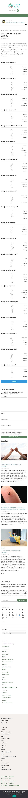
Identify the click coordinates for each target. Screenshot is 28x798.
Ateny (25, 281)
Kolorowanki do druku (7, 659)
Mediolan (25, 114)
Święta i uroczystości (7, 682)
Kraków (25, 69)
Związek (4, 700)
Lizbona (25, 310)
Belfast (25, 371)
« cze (3, 622)
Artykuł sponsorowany (8, 644)
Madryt (25, 85)
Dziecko (4, 651)
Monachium (24, 89)
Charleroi (25, 234)
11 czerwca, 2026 (5, 554)
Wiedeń (25, 245)
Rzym (25, 82)
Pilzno (25, 329)
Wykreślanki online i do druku (9, 687)
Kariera (4, 656)
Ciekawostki (5, 649)
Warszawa (24, 67)
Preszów (25, 342)
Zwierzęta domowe (7, 703)
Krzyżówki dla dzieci (7, 662)
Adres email (4, 419)
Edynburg (24, 130)
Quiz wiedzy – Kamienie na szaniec (10, 785)
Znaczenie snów (6, 697)
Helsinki (25, 186)
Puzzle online (5, 674)
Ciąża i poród (5, 646)
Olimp (25, 279)
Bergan (25, 261)
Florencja (25, 121)
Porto (25, 306)
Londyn (25, 137)
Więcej (2, 573)
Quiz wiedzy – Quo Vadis (7, 783)
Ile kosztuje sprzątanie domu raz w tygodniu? (16, 22)
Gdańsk (25, 71)
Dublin (25, 132)
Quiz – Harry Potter (6, 779)
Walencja (24, 168)
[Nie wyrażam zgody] (26, 794)
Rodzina (4, 680)
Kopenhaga (24, 182)
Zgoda (14, 796)
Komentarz (4, 396)
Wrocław (25, 74)
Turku (25, 353)
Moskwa (25, 146)
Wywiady (4, 690)
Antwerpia (24, 229)
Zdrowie (4, 692)
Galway (25, 376)
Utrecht (25, 197)
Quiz (3, 677)
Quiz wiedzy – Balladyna (7, 776)
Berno (25, 216)
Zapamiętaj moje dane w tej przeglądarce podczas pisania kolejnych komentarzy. (11, 433)
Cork (26, 374)
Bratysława (24, 337)
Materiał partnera (7, 667)
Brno (26, 322)
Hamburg (24, 98)
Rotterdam (24, 202)
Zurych (25, 211)
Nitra (26, 344)
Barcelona (24, 166)
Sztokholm (24, 184)
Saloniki (25, 274)
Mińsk (25, 152)
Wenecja (25, 119)
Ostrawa (25, 326)
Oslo (26, 179)
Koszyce (25, 340)
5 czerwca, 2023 (5, 38)
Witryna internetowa (6, 425)
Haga (25, 200)
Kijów (25, 155)
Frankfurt (25, 101)
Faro (26, 308)
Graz (26, 242)
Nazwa (3, 413)
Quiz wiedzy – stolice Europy (8, 781)
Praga (25, 324)
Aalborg (25, 297)
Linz (26, 247)
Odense (25, 290)
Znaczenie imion (6, 695)
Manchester (24, 135)
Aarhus (25, 295)
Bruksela (25, 227)
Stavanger (24, 263)
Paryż (25, 87)
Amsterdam (24, 195)
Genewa (25, 213)
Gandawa (24, 231)
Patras (25, 276)
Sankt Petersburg (23, 149)
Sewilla (25, 171)
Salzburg (25, 250)
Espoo (25, 356)
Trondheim (24, 265)
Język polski (5, 654)
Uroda (3, 685)
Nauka (4, 669)
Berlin (25, 103)
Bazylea (25, 218)
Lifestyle (3, 548)
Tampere (24, 358)
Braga (25, 313)
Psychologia (5, 672)
